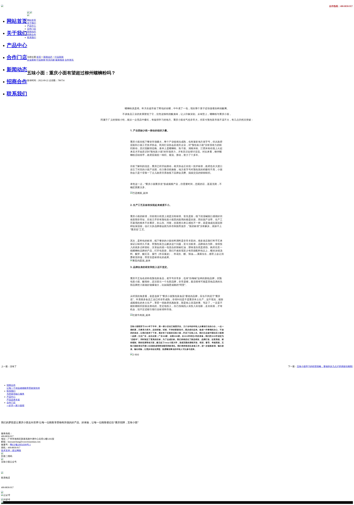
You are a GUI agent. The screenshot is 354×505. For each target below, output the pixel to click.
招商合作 (17, 81)
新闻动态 (17, 69)
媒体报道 (59, 60)
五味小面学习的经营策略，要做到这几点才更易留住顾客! (325, 366)
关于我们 (17, 33)
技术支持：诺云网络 (11, 450)
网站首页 (17, 21)
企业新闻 (31, 60)
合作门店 (17, 57)
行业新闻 (59, 57)
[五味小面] (2, 5)
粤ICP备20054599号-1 (20, 444)
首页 (39, 57)
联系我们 (17, 93)
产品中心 (17, 45)
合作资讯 (69, 60)
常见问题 (50, 60)
